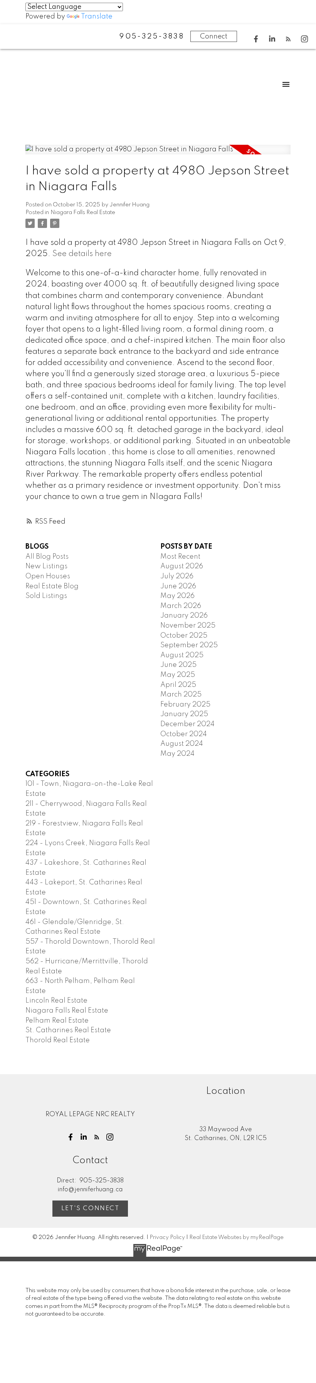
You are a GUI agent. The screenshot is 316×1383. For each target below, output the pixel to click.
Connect (213, 36)
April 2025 (178, 684)
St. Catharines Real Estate (68, 1030)
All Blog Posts (47, 556)
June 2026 (178, 586)
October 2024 (183, 734)
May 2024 (177, 753)
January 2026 (184, 615)
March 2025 (181, 694)
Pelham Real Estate (57, 1020)
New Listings (46, 566)
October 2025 (183, 635)
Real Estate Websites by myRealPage (236, 1237)
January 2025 (184, 714)
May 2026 (177, 596)
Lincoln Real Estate (56, 1000)
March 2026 (180, 606)
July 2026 (176, 576)
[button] (255, 38)
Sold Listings (46, 596)
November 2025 (187, 625)
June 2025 (178, 664)
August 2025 (181, 655)
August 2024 (181, 743)
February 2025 (185, 704)
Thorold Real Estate (57, 1040)
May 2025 (177, 674)
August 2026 (181, 566)
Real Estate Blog (52, 586)
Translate (97, 16)
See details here (82, 254)
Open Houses (47, 576)
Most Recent (180, 556)
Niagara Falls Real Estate (82, 212)
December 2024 (187, 724)
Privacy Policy (167, 1237)
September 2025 (189, 645)
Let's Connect (90, 1209)
